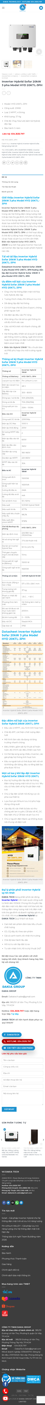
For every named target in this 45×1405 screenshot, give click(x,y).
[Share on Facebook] (8, 163)
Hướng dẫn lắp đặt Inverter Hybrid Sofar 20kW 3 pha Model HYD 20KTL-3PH (22, 273)
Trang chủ (7, 74)
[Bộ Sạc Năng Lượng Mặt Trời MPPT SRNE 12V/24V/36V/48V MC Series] (11, 1136)
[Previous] (5, 38)
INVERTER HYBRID (25, 150)
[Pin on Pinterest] (21, 163)
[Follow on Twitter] (8, 1203)
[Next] (39, 38)
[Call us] (17, 1203)
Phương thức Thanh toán (14, 1259)
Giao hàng (7, 1264)
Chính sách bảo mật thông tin (16, 1275)
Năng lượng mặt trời (25, 74)
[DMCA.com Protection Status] (33, 1379)
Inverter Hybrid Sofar (31, 144)
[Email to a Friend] (17, 163)
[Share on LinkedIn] (26, 163)
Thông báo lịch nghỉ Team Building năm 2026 (21, 1238)
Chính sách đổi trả (10, 1270)
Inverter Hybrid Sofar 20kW (22, 152)
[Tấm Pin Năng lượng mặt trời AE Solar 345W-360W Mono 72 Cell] (33, 1136)
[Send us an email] (13, 1203)
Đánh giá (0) (7, 192)
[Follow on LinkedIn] (21, 1203)
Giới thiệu (22, 1395)
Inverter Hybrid (10, 76)
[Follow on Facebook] (4, 1203)
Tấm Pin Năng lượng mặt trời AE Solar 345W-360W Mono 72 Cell (33, 1153)
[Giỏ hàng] (41, 8)
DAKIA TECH (8, 1020)
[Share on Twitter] (13, 163)
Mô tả (4, 177)
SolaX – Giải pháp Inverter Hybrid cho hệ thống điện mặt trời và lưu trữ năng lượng (22, 1219)
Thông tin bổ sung (10, 182)
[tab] (22, 177)
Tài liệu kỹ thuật (9, 187)
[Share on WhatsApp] (4, 163)
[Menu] (3, 8)
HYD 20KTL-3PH (11, 150)
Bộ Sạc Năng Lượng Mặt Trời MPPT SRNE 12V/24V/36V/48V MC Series (10, 1153)
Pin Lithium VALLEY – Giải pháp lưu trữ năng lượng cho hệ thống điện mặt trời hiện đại (20, 1229)
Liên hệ (14, 1395)
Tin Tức (30, 1395)
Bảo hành (6, 1253)
